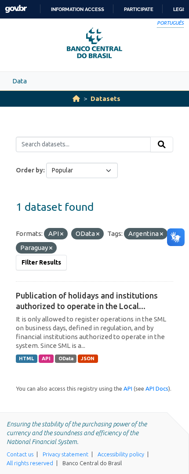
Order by (29, 170)
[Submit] (161, 145)
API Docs (156, 388)
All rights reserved (30, 463)
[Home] (76, 98)
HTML (26, 358)
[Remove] (61, 234)
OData (65, 358)
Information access (77, 9)
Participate (138, 9)
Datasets (105, 98)
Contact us (20, 454)
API (46, 358)
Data (19, 81)
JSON (87, 358)
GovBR (16, 9)
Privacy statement (65, 454)
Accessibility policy (121, 454)
